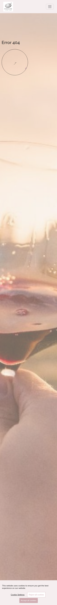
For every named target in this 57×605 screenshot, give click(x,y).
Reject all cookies (36, 595)
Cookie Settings (17, 595)
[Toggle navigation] (50, 6)
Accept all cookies (28, 600)
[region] (28, 592)
